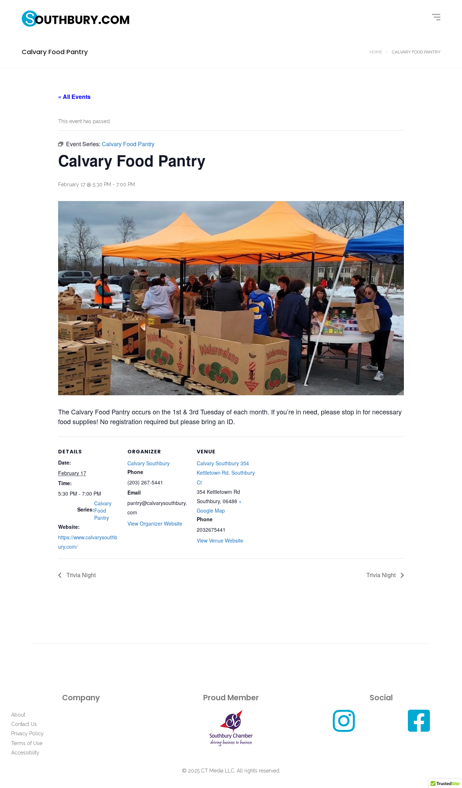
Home (376, 52)
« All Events (74, 96)
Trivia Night (80, 575)
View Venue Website (220, 540)
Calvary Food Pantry (103, 510)
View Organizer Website (154, 523)
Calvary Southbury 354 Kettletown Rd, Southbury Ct (226, 473)
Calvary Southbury (148, 463)
